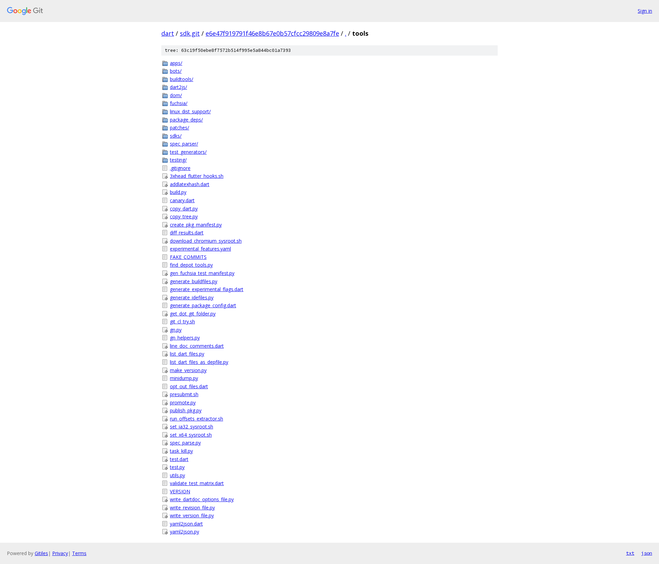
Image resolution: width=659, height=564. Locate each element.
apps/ (176, 63)
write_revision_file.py (192, 507)
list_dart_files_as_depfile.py (199, 362)
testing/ (178, 160)
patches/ (179, 127)
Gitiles (41, 553)
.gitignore (180, 168)
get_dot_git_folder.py (193, 313)
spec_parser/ (184, 143)
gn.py (176, 329)
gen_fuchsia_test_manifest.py (202, 273)
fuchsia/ (178, 103)
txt (630, 553)
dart (167, 33)
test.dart (179, 459)
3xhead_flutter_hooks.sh (196, 176)
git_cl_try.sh (182, 321)
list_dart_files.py (187, 353)
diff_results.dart (187, 232)
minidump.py (184, 378)
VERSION (180, 491)
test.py (177, 467)
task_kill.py (181, 451)
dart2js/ (178, 87)
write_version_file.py (192, 515)
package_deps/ (186, 119)
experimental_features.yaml (200, 248)
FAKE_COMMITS (188, 257)
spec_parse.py (185, 442)
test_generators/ (188, 152)
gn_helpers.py (185, 337)
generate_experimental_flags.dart (206, 289)
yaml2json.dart (186, 523)
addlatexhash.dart (189, 184)
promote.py (183, 402)
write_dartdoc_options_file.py (202, 499)
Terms (79, 553)
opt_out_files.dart (189, 386)
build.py (178, 192)
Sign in (645, 11)
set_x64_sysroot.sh (191, 434)
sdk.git (190, 33)
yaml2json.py (184, 531)
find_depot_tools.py (191, 265)
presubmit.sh (184, 394)
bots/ (176, 71)
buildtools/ (181, 79)
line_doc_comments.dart (197, 346)
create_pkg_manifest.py (196, 224)
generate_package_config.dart (203, 305)
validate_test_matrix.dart (197, 483)
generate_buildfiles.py (193, 281)
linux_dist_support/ (190, 111)
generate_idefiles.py (191, 297)
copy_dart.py (184, 208)
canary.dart (182, 200)
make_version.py (188, 370)
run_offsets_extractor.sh (196, 418)
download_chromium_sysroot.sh (206, 241)
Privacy (60, 553)
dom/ (176, 95)
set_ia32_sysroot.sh (191, 426)
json (646, 553)
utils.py (177, 475)
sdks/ (176, 136)
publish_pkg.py (185, 410)
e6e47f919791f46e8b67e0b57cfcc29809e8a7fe (272, 33)
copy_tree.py (184, 216)
